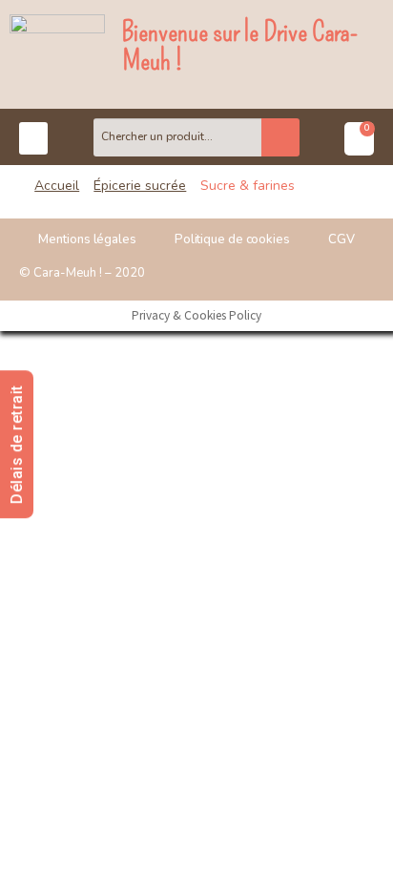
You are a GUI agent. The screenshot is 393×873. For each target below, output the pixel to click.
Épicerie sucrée (139, 186)
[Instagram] (355, 273)
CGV (341, 239)
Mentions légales (86, 239)
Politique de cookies (232, 239)
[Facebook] (317, 273)
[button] (33, 139)
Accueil (56, 186)
